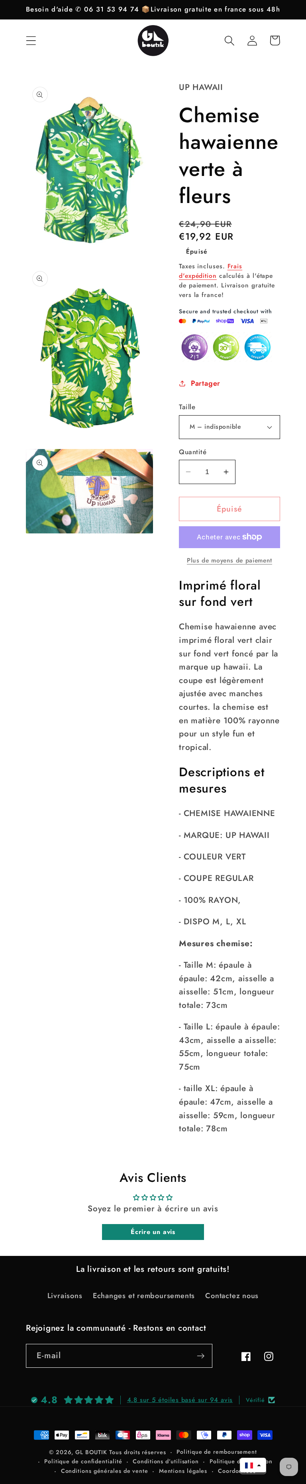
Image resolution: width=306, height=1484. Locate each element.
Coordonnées (237, 1471)
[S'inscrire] (200, 1356)
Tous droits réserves (137, 1452)
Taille (187, 407)
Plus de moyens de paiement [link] (229, 560)
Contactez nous (232, 1296)
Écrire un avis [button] (153, 1231)
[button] (31, 40)
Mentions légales (183, 1471)
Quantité (192, 452)
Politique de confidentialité (83, 1461)
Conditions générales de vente (104, 1471)
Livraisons (64, 1296)
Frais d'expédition (210, 271)
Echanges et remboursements (144, 1296)
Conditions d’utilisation (166, 1461)
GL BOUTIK (91, 1452)
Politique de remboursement (217, 1452)
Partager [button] (205, 383)
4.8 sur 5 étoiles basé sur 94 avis (180, 1399)
